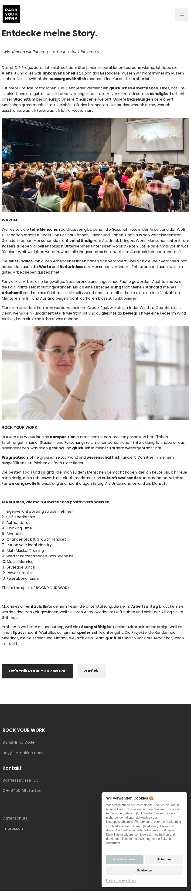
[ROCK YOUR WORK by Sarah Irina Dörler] (11, 14)
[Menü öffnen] (181, 14)
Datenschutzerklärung (121, 881)
